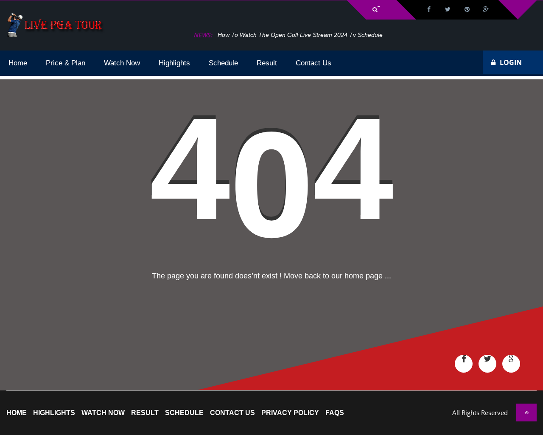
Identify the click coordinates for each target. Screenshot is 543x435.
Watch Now (103, 413)
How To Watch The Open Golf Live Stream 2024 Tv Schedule (300, 35)
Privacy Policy (290, 413)
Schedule (184, 413)
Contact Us (232, 413)
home (16, 413)
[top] (526, 412)
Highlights (54, 413)
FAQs (334, 413)
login (511, 62)
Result (145, 413)
